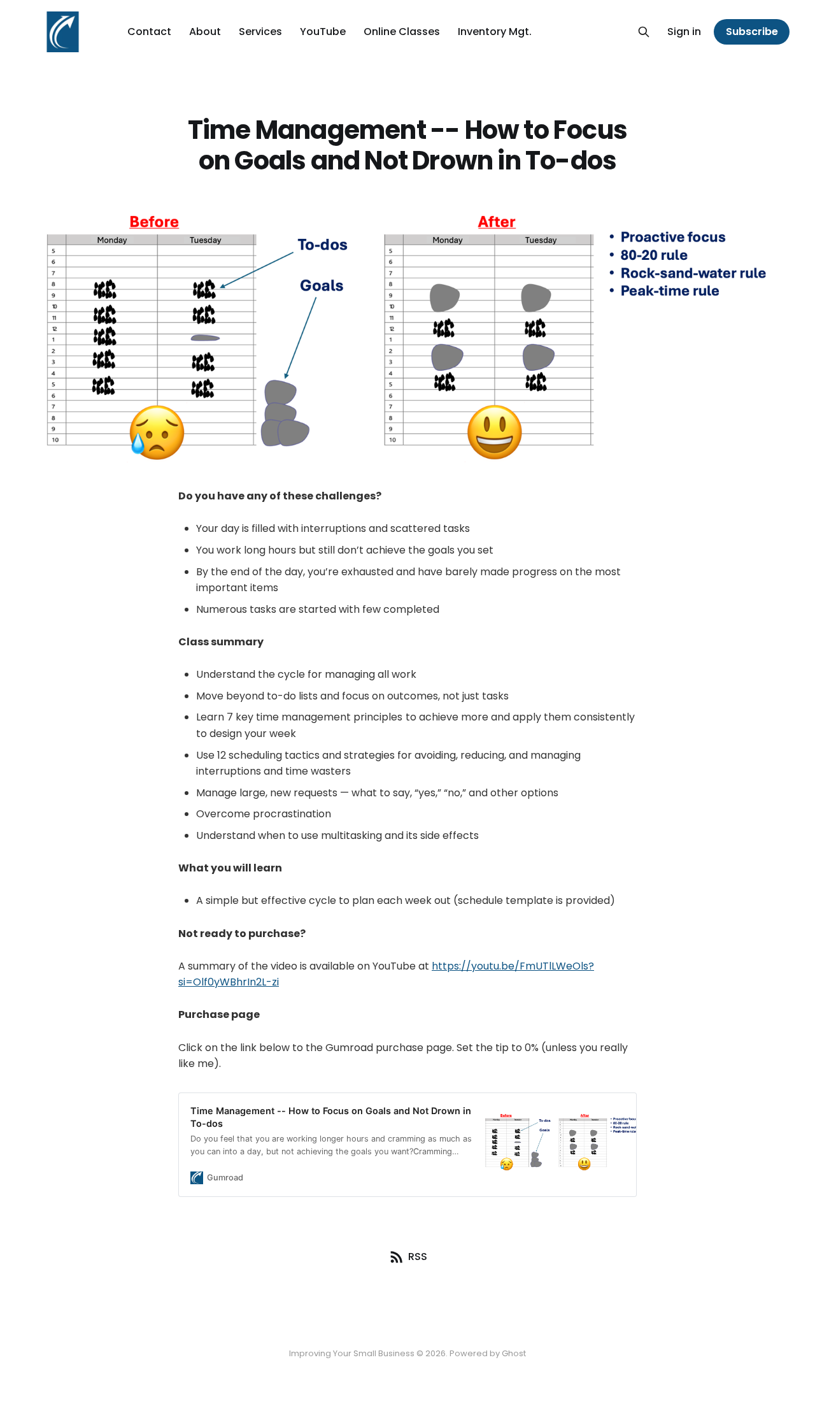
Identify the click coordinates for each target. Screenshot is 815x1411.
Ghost (514, 1353)
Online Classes (402, 31)
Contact (149, 31)
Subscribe (752, 31)
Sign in (684, 31)
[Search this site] (643, 31)
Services (260, 31)
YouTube (323, 31)
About (205, 31)
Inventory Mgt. (495, 31)
